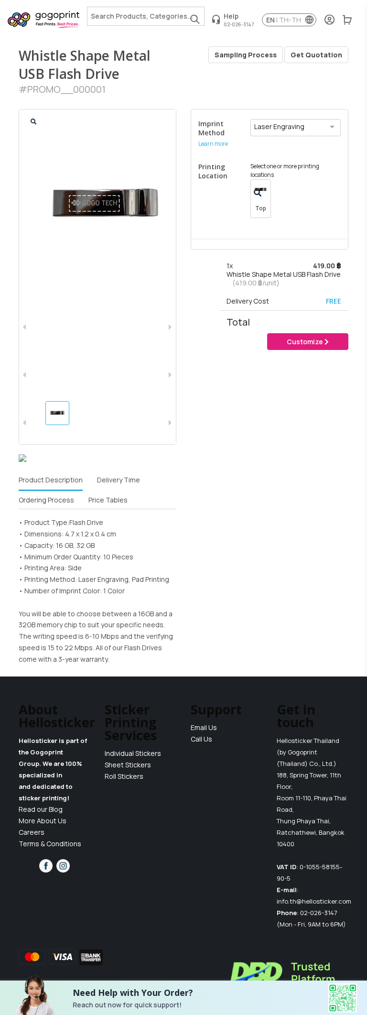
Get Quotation (316, 54)
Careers (31, 832)
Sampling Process (246, 54)
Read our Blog (41, 809)
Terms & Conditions (50, 843)
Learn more (213, 144)
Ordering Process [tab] (46, 499)
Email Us (204, 727)
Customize (305, 341)
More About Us (42, 820)
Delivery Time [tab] (118, 479)
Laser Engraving (279, 126)
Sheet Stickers (128, 764)
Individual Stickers (133, 753)
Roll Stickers (124, 776)
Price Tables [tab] (108, 499)
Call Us (201, 738)
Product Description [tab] (51, 479)
